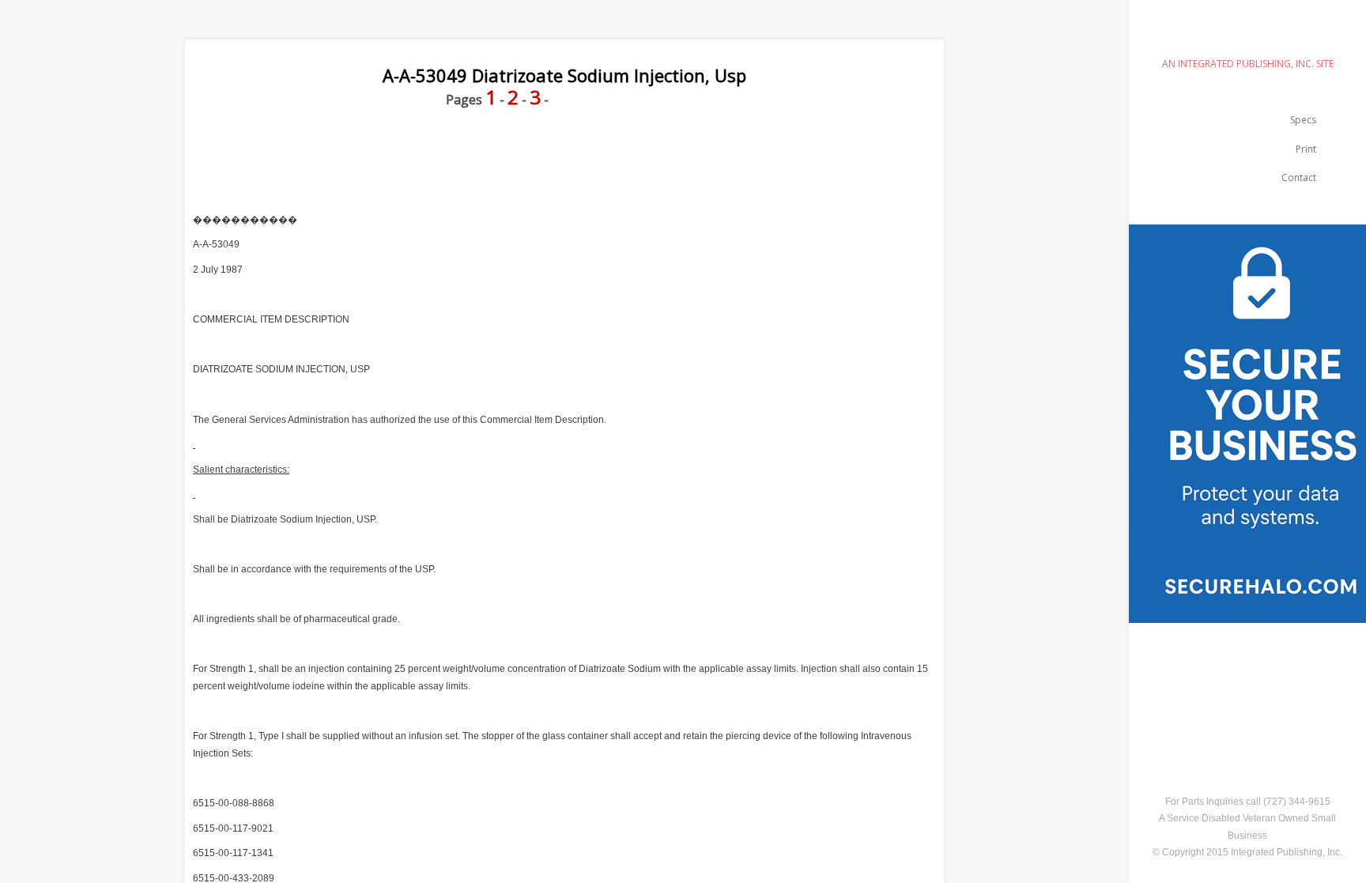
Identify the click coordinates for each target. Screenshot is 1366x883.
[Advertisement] (733, 144)
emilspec (1247, 36)
